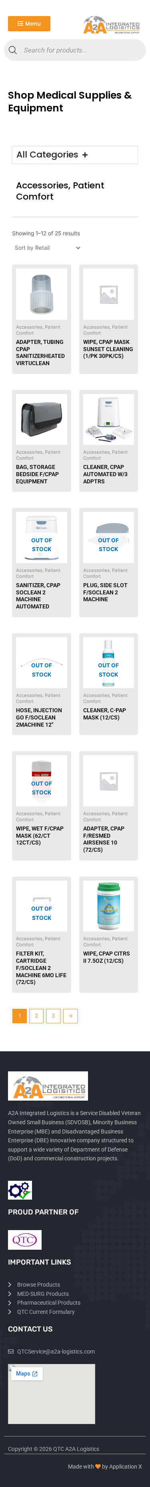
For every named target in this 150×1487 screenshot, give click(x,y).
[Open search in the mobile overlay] (75, 50)
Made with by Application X (105, 1466)
